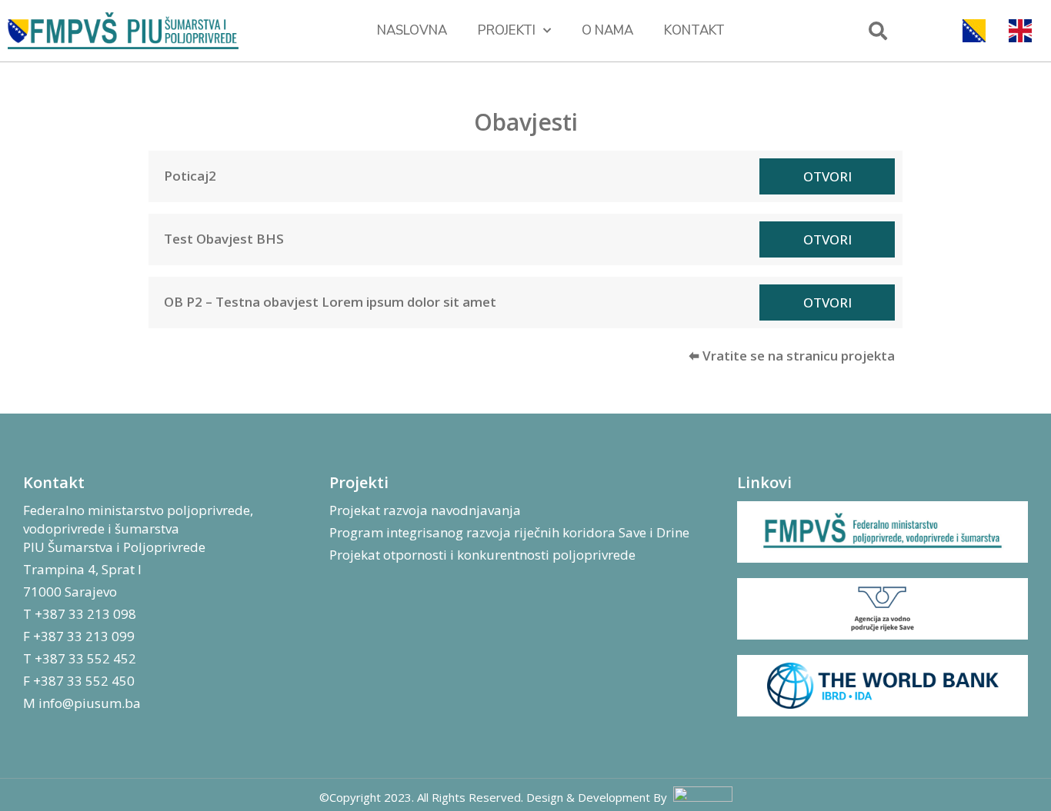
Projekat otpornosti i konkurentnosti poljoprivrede (482, 554)
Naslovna (412, 30)
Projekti (507, 30)
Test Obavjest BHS (224, 239)
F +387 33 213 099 (79, 636)
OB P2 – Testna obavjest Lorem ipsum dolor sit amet (330, 302)
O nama (607, 30)
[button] (877, 30)
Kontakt (694, 30)
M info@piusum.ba (82, 703)
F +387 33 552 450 (79, 681)
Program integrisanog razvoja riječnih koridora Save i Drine (509, 532)
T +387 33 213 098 (79, 614)
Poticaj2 (190, 175)
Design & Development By (599, 797)
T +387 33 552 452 (79, 658)
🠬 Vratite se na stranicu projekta (792, 355)
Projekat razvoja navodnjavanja (425, 510)
